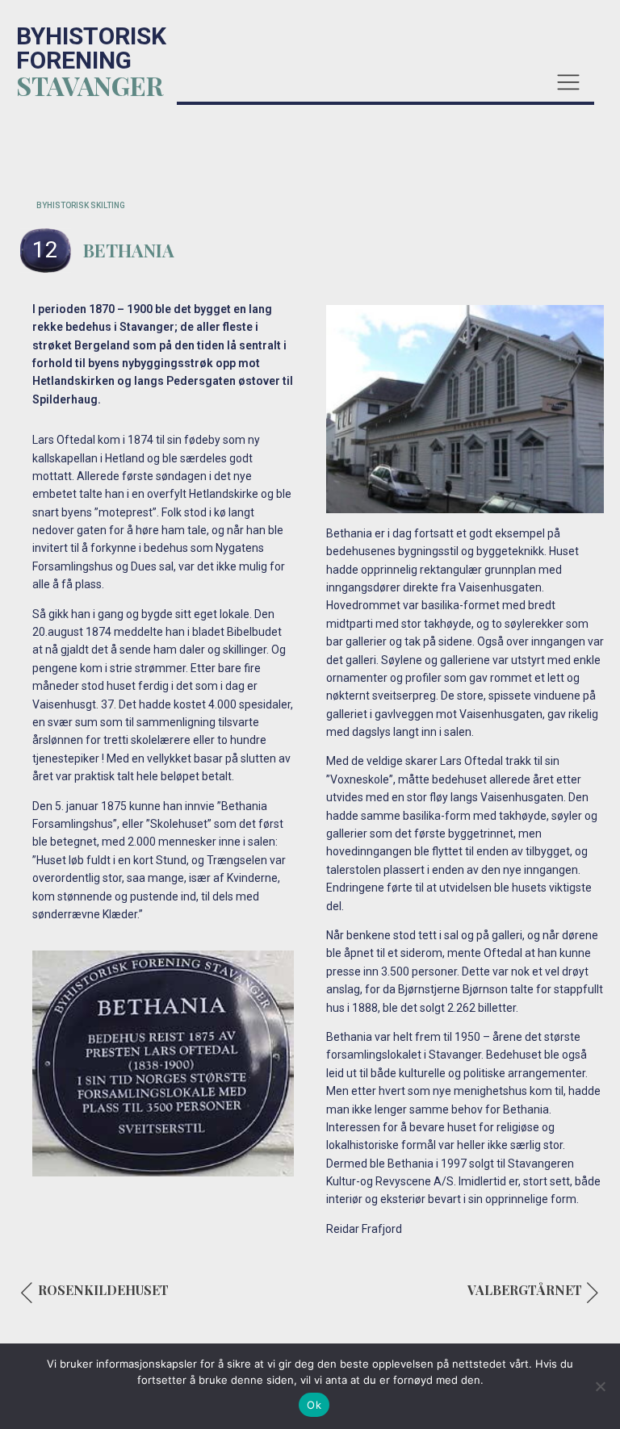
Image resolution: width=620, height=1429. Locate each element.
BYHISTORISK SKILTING (80, 205)
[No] (600, 1386)
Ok (314, 1404)
